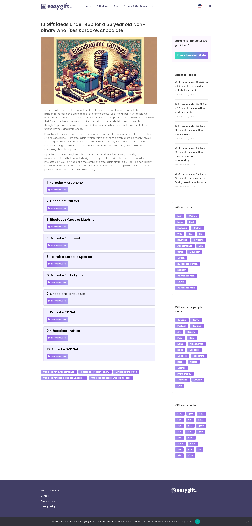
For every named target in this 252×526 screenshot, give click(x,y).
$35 (190, 449)
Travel (196, 320)
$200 (200, 419)
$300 (192, 443)
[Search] (210, 6)
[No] (248, 521)
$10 (179, 431)
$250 (190, 437)
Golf (179, 385)
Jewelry (198, 379)
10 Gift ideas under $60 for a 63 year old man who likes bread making (190, 130)
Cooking (181, 320)
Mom (180, 222)
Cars (191, 338)
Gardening (198, 356)
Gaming (191, 332)
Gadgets (182, 356)
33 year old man (186, 287)
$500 (201, 425)
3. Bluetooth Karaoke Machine (70, 219)
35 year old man (186, 275)
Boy (190, 234)
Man (179, 216)
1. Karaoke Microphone (65, 182)
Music (180, 344)
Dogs (180, 350)
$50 (191, 413)
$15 (189, 419)
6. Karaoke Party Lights (65, 275)
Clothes (181, 367)
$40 (190, 425)
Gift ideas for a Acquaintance (58, 372)
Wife (179, 234)
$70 (179, 455)
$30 (179, 419)
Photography (184, 373)
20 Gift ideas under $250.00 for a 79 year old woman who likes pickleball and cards (191, 86)
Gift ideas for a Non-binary (95, 372)
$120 (190, 455)
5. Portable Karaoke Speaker (69, 257)
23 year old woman (187, 263)
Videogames (196, 344)
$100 (179, 413)
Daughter (195, 252)
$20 (201, 413)
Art (179, 332)
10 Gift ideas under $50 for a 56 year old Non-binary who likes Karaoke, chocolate (93, 27)
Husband (182, 228)
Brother (197, 228)
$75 (179, 449)
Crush (180, 281)
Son (201, 246)
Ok (197, 521)
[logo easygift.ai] (56, 6)
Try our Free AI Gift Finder (191, 55)
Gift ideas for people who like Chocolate (64, 378)
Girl (201, 234)
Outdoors (195, 350)
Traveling (182, 379)
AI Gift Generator (50, 490)
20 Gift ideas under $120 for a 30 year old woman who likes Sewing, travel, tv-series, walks (191, 178)
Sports (193, 362)
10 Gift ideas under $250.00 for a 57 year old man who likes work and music (191, 108)
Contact (45, 495)
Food (180, 338)
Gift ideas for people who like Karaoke (111, 378)
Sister (180, 252)
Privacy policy (48, 506)
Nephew (181, 269)
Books (180, 362)
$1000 (180, 443)
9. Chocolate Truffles (63, 331)
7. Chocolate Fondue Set (66, 294)
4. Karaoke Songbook (64, 238)
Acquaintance (184, 246)
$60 (201, 431)
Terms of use (48, 501)
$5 (199, 449)
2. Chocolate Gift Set (63, 201)
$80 (179, 437)
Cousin (181, 258)
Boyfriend (182, 240)
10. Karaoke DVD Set (62, 349)
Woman (193, 216)
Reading (197, 326)
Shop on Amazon (58, 190)
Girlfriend (199, 240)
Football (181, 326)
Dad (191, 222)
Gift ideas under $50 (126, 372)
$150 (190, 431)
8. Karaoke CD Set (61, 312)
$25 (179, 425)
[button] (201, 6)
